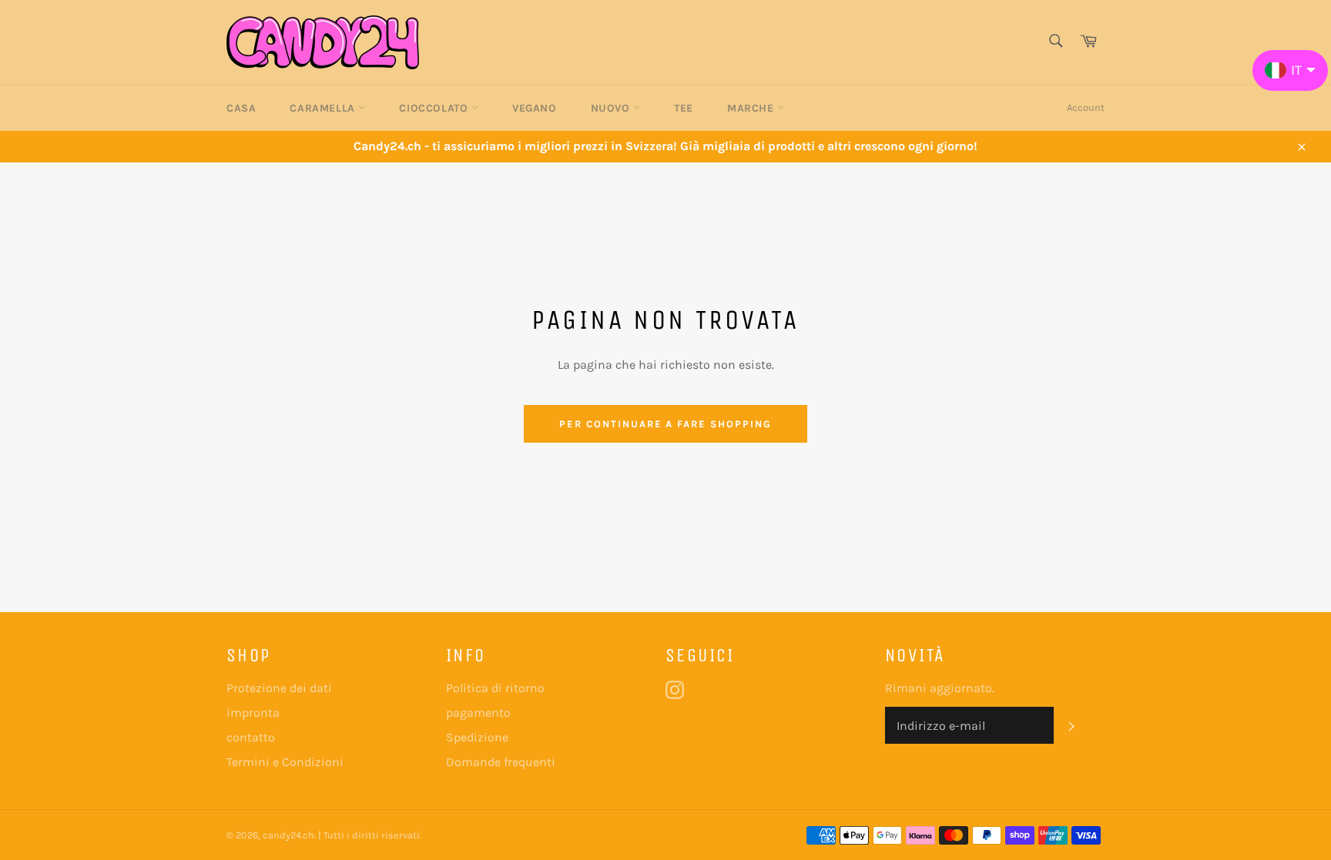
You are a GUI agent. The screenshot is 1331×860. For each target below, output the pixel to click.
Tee (683, 108)
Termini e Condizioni (285, 762)
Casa (241, 108)
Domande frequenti (500, 762)
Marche (752, 108)
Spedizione (477, 737)
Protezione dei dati (279, 688)
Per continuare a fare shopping (665, 424)
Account (1086, 107)
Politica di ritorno (495, 688)
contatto (250, 737)
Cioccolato (435, 108)
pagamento (478, 712)
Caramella (324, 108)
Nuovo (612, 108)
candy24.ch (288, 835)
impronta (253, 712)
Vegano (534, 108)
